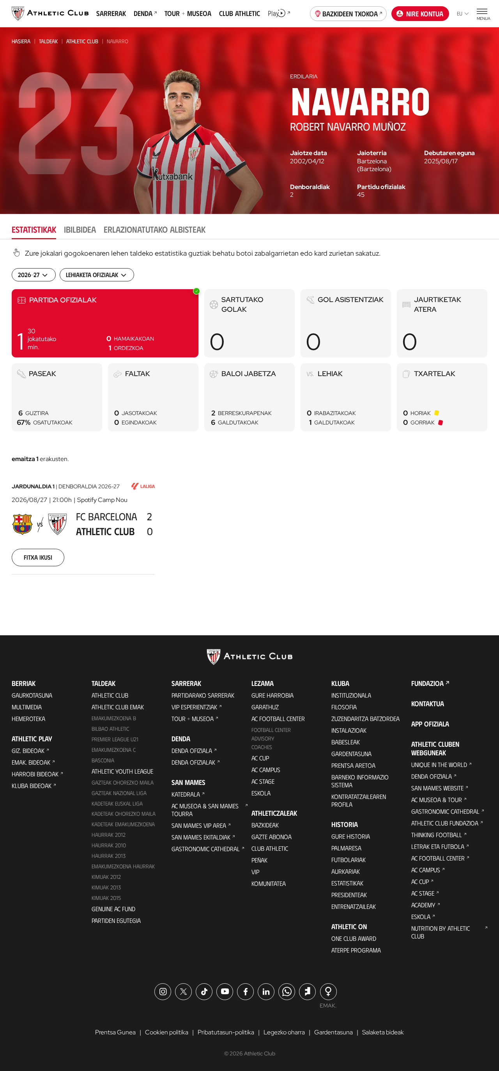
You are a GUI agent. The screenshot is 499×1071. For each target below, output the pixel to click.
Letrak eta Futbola (437, 846)
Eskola (261, 793)
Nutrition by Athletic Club (440, 932)
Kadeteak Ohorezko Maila (124, 813)
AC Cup (260, 758)
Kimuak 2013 (106, 887)
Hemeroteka (28, 718)
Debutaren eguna (449, 153)
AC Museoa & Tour (436, 799)
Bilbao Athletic (110, 728)
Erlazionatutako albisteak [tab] (154, 229)
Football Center (271, 729)
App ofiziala (430, 723)
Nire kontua (424, 13)
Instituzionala (351, 695)
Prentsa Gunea (115, 1032)
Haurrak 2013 (109, 855)
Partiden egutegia (116, 920)
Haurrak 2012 (109, 834)
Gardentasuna (351, 753)
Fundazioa (427, 683)
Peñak (259, 860)
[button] (105, 323)
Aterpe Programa (356, 950)
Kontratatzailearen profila (358, 800)
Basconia (103, 760)
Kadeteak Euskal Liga (117, 803)
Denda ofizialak (193, 762)
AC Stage (262, 781)
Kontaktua (427, 703)
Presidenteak (349, 894)
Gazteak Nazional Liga (119, 793)
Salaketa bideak (383, 1032)
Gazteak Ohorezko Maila (123, 782)
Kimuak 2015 (106, 897)
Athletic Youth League (122, 771)
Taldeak (48, 41)
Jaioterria (372, 153)
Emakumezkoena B (114, 718)
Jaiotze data (308, 153)
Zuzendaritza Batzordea (365, 718)
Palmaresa (346, 848)
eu (459, 13)
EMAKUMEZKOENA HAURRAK (123, 866)
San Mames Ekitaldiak (201, 837)
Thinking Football (436, 834)
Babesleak (345, 742)
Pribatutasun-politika (226, 1032)
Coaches (261, 747)
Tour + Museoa (193, 718)
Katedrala (186, 794)
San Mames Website (437, 788)
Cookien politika (166, 1032)
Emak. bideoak (31, 762)
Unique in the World (439, 764)
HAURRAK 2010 (109, 845)
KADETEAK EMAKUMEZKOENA (123, 824)
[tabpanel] (249, 421)
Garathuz (265, 706)
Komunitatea (268, 883)
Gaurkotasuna (32, 695)
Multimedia (27, 706)
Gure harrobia (272, 695)
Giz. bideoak (28, 750)
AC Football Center (278, 718)
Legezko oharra (284, 1032)
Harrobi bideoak (35, 774)
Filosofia (344, 706)
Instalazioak (348, 730)
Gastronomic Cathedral (206, 848)
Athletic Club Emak (118, 706)
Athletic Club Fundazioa (444, 823)
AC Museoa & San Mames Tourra (205, 809)
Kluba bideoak (31, 785)
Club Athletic (269, 848)
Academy (423, 904)
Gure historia (350, 836)
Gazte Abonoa (271, 836)
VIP (255, 871)
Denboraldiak (310, 187)
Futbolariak (348, 859)
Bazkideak (265, 825)
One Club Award (353, 938)
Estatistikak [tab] (34, 229)
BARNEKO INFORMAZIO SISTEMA (360, 780)
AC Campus (265, 769)
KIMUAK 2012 (106, 876)
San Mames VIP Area (199, 825)
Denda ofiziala (192, 750)
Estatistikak (347, 883)
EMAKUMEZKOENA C (114, 749)
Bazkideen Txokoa (350, 13)
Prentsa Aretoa (353, 765)
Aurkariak (345, 871)
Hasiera (21, 41)
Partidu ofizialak (381, 187)
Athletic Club (82, 41)
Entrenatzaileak (353, 906)
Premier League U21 (115, 739)
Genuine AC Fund (113, 908)
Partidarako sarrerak (203, 695)
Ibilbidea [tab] (80, 229)
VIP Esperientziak (194, 706)
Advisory (262, 738)
